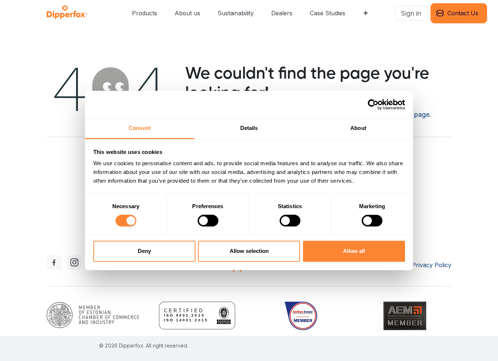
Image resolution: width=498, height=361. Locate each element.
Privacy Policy (431, 265)
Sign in (411, 13)
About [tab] (358, 128)
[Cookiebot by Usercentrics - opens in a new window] (373, 104)
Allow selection (249, 251)
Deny (144, 251)
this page (415, 114)
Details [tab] (249, 128)
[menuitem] (144, 13)
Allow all (354, 251)
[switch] (208, 221)
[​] (389, 13)
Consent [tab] (140, 128)
